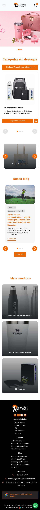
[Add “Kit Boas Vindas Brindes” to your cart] (36, 121)
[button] (4, 5)
